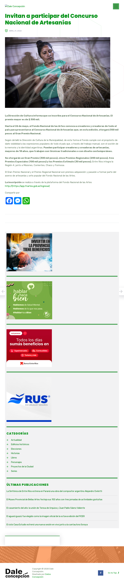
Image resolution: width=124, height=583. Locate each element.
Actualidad (16, 440)
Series (14, 471)
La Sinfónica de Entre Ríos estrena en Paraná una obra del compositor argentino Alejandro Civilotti (54, 491)
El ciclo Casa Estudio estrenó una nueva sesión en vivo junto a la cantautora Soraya (47, 524)
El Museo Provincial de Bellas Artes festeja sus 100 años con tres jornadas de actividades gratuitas (54, 499)
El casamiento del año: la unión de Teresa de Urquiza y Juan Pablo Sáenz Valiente (46, 508)
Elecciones (16, 449)
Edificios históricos (20, 444)
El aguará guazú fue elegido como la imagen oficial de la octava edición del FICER (46, 516)
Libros (14, 457)
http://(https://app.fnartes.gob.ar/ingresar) (27, 186)
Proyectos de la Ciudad (22, 466)
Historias (15, 453)
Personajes (16, 462)
